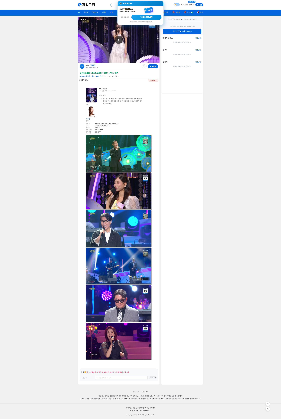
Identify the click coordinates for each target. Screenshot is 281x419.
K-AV (189, 12)
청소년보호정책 (150, 408)
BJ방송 (177, 12)
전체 (104, 12)
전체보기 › (198, 38)
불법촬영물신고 (146, 411)
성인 (201, 12)
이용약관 (129, 408)
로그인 (199, 5)
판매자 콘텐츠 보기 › (92, 67)
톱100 (86, 12)
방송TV (95, 12)
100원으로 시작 (146, 17)
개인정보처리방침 (138, 408)
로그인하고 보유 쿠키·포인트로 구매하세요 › (182, 19)
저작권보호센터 (135, 411)
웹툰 (166, 12)
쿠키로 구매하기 (182, 31)
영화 (111, 12)
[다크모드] (177, 4)
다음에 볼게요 (125, 17)
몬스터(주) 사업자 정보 (140, 392)
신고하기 (154, 80)
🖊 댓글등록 (153, 377)
